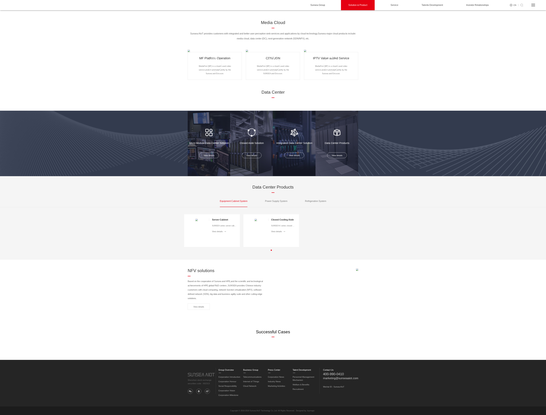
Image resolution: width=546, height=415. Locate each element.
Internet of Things (251, 381)
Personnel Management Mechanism (303, 378)
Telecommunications (252, 377)
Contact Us (328, 370)
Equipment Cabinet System (233, 201)
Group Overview (226, 370)
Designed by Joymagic (305, 411)
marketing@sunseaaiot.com (340, 378)
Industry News (274, 381)
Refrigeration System (315, 201)
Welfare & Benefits (301, 384)
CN (514, 5)
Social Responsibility (227, 386)
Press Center (274, 370)
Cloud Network (249, 386)
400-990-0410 (333, 374)
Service (394, 5)
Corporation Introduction (229, 377)
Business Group (250, 370)
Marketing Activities (276, 386)
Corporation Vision (226, 390)
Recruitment (298, 389)
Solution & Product (357, 5)
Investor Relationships (477, 5)
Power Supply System (276, 201)
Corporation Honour (227, 381)
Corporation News (276, 377)
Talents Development (432, 5)
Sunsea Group (317, 5)
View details (209, 155)
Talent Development (302, 370)
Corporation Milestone (228, 395)
